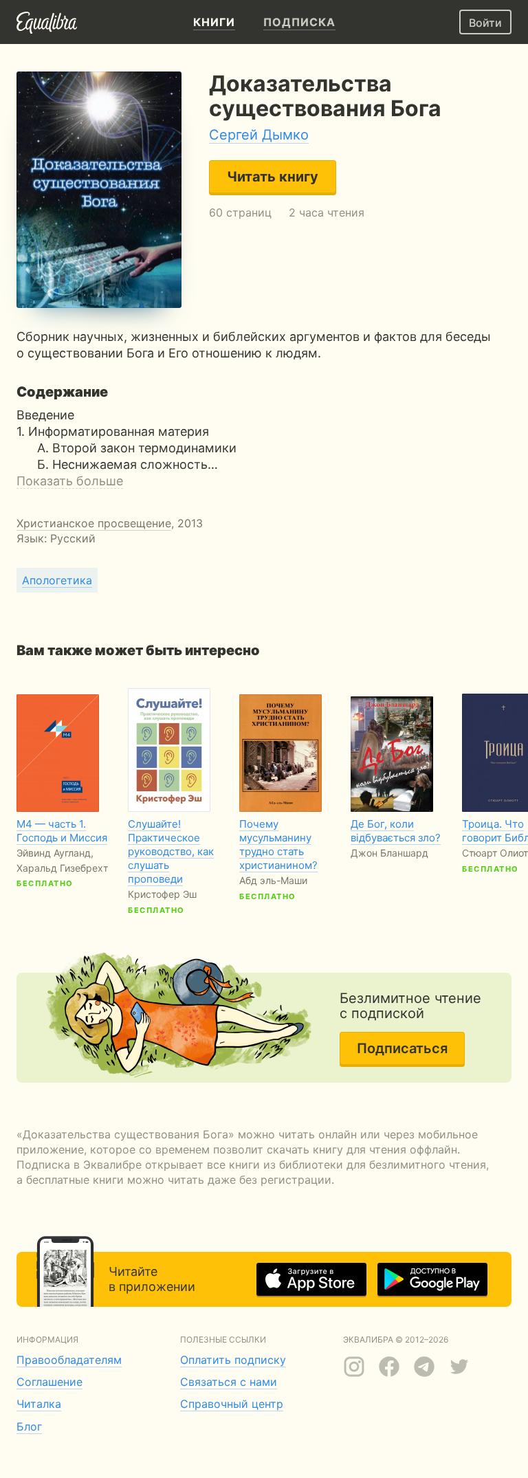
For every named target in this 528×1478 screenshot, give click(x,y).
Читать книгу (272, 176)
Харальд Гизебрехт (62, 868)
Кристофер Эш (162, 894)
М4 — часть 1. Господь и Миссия (61, 830)
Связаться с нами (228, 1382)
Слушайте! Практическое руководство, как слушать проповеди (171, 851)
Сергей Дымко (259, 134)
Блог (29, 1426)
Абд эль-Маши (273, 880)
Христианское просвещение (93, 523)
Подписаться (402, 1048)
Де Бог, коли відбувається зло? (396, 830)
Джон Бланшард (389, 853)
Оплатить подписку (233, 1360)
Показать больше (69, 481)
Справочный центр (231, 1404)
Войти (485, 23)
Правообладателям (69, 1360)
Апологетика (57, 580)
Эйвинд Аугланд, (55, 853)
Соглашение (49, 1382)
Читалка (38, 1404)
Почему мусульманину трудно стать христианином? (278, 844)
